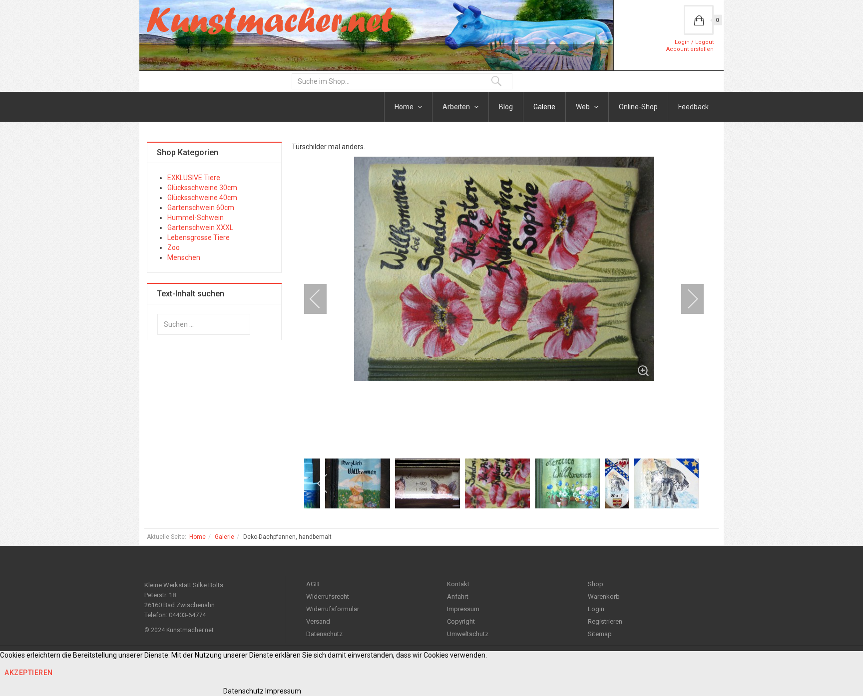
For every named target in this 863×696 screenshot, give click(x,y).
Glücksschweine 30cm (202, 188)
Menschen (183, 257)
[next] (686, 298)
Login (596, 609)
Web (583, 107)
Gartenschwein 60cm (200, 208)
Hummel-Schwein (195, 218)
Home (405, 107)
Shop (595, 584)
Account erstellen (690, 49)
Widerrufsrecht (327, 596)
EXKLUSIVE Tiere (193, 178)
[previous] (321, 298)
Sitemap (600, 634)
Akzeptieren (28, 673)
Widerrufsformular (332, 609)
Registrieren (605, 621)
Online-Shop (638, 107)
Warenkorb (604, 596)
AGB (312, 584)
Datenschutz (324, 634)
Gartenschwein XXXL (200, 228)
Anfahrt (457, 596)
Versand (318, 621)
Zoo (173, 247)
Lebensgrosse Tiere (198, 237)
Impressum (463, 609)
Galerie (544, 107)
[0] (699, 20)
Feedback (693, 107)
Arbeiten (456, 107)
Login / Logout (694, 42)
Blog (506, 107)
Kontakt (458, 584)
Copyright (461, 621)
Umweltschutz (467, 634)
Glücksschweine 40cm (202, 198)
